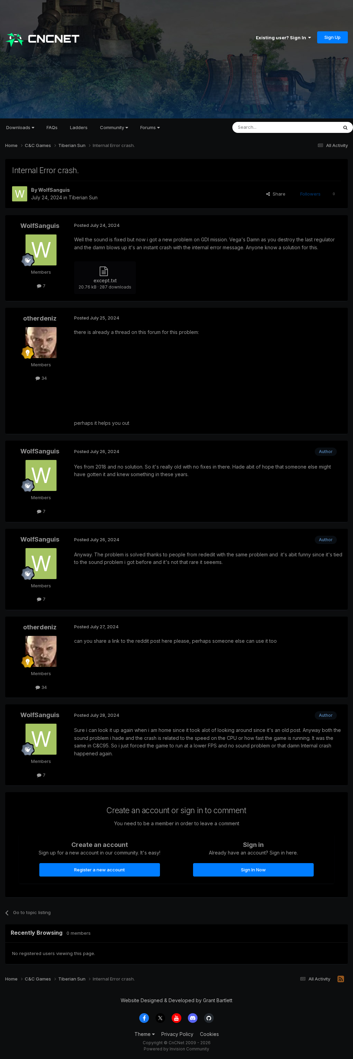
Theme (143, 1034)
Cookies (209, 1034)
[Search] (345, 127)
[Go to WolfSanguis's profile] (19, 193)
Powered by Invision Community (176, 1048)
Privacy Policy (177, 1034)
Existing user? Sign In (282, 37)
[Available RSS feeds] (341, 979)
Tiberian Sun (83, 197)
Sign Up (332, 37)
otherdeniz (40, 318)
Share (277, 194)
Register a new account (99, 869)
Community (112, 127)
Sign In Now (253, 869)
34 (43, 378)
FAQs (52, 127)
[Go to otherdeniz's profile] (41, 342)
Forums (148, 127)
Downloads (19, 127)
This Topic (318, 127)
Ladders (79, 127)
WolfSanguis (54, 190)
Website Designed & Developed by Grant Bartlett (176, 1000)
